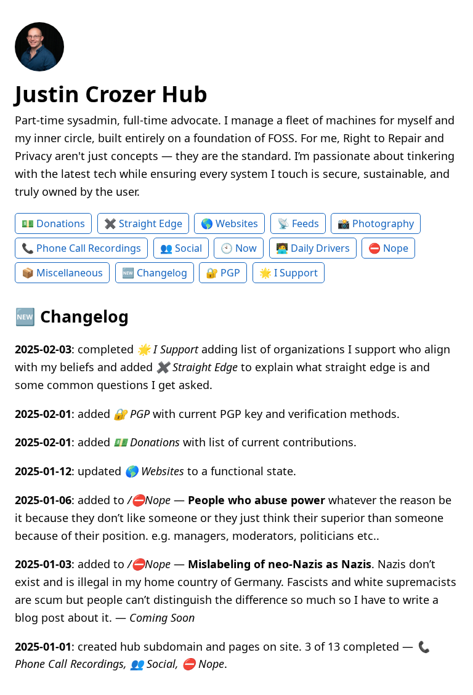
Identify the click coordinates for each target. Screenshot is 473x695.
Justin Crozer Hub (111, 94)
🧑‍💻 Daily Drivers (313, 248)
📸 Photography (376, 223)
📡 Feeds (298, 223)
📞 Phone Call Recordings (81, 248)
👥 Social (181, 248)
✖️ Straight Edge (143, 223)
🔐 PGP (223, 272)
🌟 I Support (288, 272)
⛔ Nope (388, 248)
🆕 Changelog (154, 272)
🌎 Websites (229, 223)
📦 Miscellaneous (62, 272)
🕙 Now (238, 248)
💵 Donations (53, 223)
